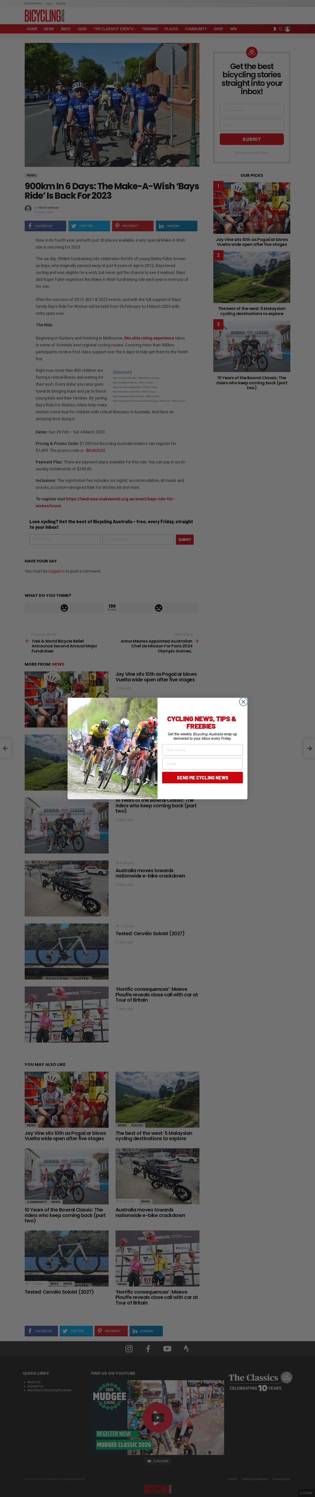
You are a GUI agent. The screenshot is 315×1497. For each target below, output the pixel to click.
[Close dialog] (243, 702)
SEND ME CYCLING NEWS (202, 777)
